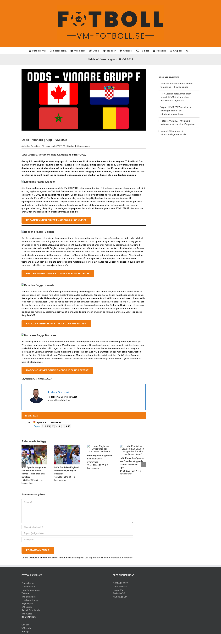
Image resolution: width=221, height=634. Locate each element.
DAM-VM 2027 (120, 583)
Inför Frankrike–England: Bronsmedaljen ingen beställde (66, 470)
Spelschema (28, 583)
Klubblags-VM (120, 596)
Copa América (120, 586)
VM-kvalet (27, 613)
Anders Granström (32, 146)
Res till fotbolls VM (31, 610)
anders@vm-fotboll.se (59, 400)
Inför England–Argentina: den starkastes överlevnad (99, 458)
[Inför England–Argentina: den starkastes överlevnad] (100, 446)
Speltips (70, 146)
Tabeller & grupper (31, 590)
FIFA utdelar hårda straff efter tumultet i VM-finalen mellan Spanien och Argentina (175, 97)
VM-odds (26, 628)
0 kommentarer (83, 146)
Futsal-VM (118, 590)
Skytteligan (27, 603)
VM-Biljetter (27, 607)
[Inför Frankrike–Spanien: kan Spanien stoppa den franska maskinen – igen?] (133, 446)
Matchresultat (28, 586)
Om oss (25, 624)
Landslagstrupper (30, 600)
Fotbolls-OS (119, 593)
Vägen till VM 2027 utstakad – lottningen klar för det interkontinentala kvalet (175, 110)
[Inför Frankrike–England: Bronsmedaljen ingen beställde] (67, 446)
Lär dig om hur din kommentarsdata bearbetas (109, 557)
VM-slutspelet (28, 596)
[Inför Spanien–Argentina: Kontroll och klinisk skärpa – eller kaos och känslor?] (34, 446)
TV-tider (26, 593)
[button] (187, 50)
